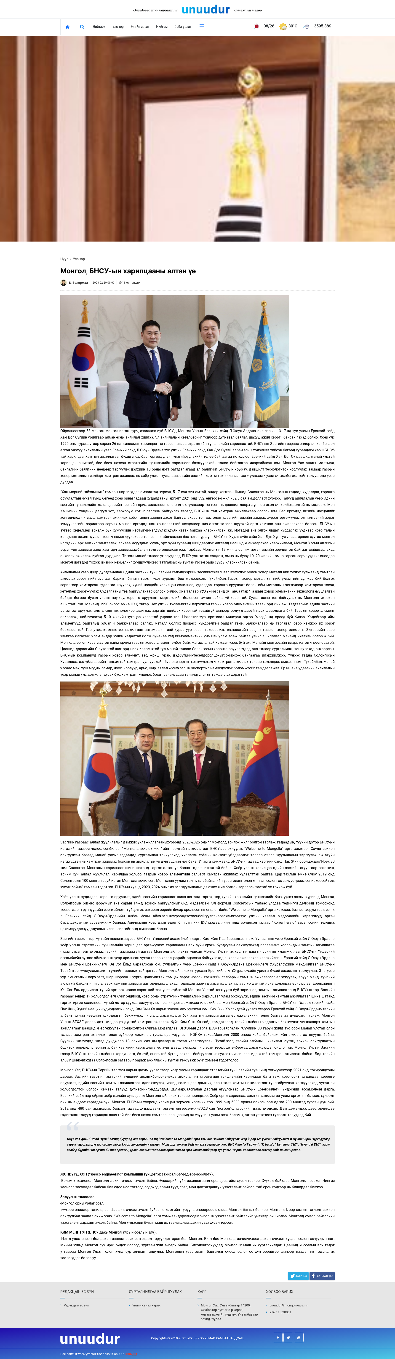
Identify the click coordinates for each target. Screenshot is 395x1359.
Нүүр (64, 259)
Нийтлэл (99, 26)
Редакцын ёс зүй (76, 1305)
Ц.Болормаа (78, 283)
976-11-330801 (280, 1312)
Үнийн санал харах (146, 1305)
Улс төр (118, 26)
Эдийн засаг (140, 26)
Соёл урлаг (182, 26)
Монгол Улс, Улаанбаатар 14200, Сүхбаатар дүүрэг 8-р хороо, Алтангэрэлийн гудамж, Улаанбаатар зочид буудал (229, 1312)
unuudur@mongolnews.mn (289, 1305)
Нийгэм (162, 26)
